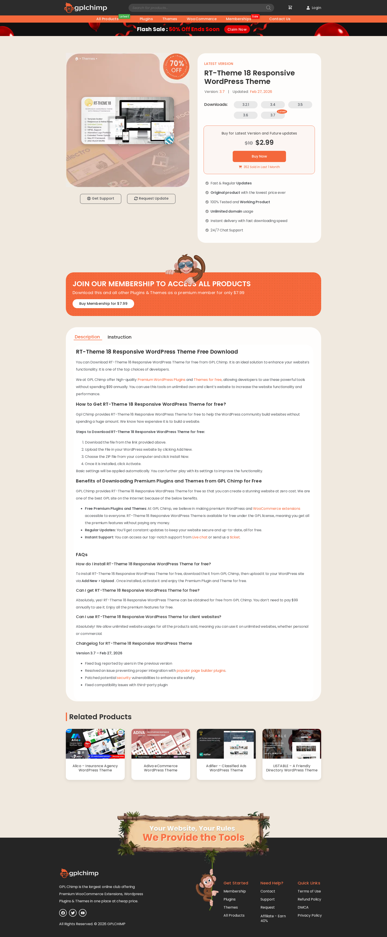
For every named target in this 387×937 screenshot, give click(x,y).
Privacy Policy (310, 915)
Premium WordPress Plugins (161, 379)
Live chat (199, 537)
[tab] (88, 337)
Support (267, 899)
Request (267, 907)
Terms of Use (309, 891)
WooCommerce (202, 18)
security (124, 677)
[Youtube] (82, 913)
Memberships (242, 18)
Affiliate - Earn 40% (273, 918)
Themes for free (208, 379)
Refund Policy (309, 899)
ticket (235, 537)
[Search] (268, 8)
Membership (235, 891)
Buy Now (259, 156)
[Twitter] (73, 913)
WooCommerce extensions (276, 508)
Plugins (146, 18)
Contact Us (280, 18)
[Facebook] (63, 913)
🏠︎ (77, 58)
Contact (267, 891)
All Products (112, 18)
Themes (169, 18)
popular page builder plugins (200, 670)
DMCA (303, 907)
